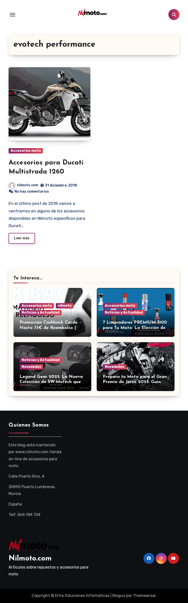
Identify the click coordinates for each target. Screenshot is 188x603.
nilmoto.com (27, 185)
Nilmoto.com (30, 558)
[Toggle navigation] (12, 15)
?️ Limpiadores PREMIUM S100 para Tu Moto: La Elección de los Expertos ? (135, 327)
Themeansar (144, 595)
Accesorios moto (26, 151)
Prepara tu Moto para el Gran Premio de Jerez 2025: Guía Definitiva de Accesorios (135, 382)
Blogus (118, 595)
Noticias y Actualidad (40, 312)
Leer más (22, 238)
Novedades (31, 367)
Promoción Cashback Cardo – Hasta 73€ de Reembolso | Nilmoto (51, 327)
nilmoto (64, 306)
